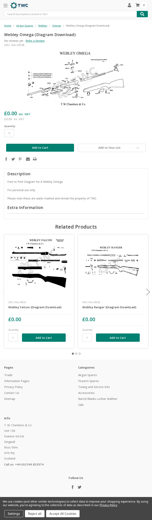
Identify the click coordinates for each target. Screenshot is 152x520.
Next (148, 292)
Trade (8, 375)
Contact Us (11, 393)
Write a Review (35, 41)
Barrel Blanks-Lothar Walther (98, 399)
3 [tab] (80, 354)
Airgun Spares (87, 375)
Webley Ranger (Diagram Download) (109, 307)
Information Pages (16, 381)
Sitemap (9, 399)
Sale (81, 405)
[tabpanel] (39, 291)
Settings (14, 513)
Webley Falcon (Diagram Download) (34, 307)
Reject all (34, 513)
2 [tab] (76, 354)
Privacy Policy (13, 387)
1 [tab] (73, 354)
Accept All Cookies (62, 513)
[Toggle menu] (5, 5)
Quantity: (10, 126)
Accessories (86, 393)
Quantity (13, 329)
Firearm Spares (88, 381)
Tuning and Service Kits (94, 387)
